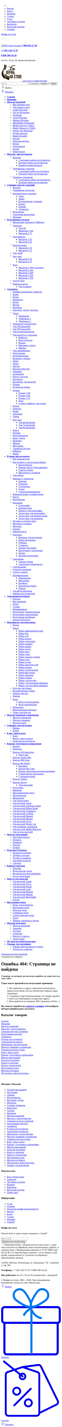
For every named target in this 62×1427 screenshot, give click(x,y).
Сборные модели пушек (19, 1139)
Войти (8, 1286)
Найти (53, 84)
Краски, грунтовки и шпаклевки (23, 1144)
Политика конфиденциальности (22, 1209)
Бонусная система (16, 26)
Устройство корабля (16, 1090)
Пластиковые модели (17, 1123)
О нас (10, 19)
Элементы (12, 1126)
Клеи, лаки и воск (16, 1142)
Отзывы (11, 29)
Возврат (11, 1184)
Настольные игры (16, 1157)
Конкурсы (12, 1108)
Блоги (10, 11)
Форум (10, 8)
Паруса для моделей (17, 1155)
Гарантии (11, 1179)
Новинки (11, 1113)
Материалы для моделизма (20, 1134)
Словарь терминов (16, 1105)
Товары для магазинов (18, 1165)
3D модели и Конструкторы (20, 1163)
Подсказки (12, 1092)
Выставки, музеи (15, 1100)
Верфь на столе (8, 34)
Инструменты (14, 1097)
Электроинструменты (17, 1131)
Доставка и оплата (16, 21)
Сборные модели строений (20, 1121)
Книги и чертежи (15, 1152)
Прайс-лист (12, 1192)
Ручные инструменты (17, 1129)
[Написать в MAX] (11, 45)
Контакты (12, 24)
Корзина (9, 92)
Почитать (11, 1103)
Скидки (11, 1110)
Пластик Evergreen (16, 1149)
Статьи (10, 16)
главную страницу (34, 1006)
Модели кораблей (15, 1116)
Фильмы (11, 13)
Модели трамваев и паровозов (22, 1136)
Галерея (11, 1222)
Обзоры (11, 1095)
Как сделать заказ (15, 1177)
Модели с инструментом (19, 1118)
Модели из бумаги (16, 1160)
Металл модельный (16, 1147)
